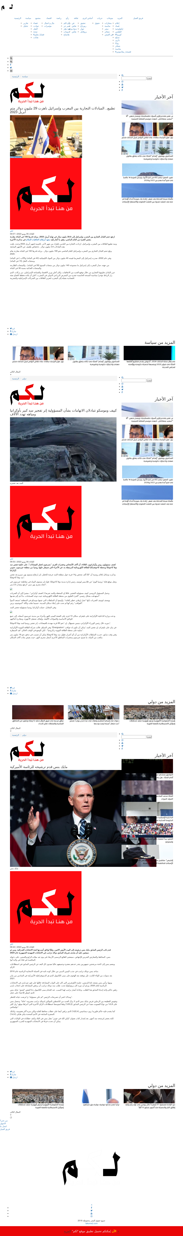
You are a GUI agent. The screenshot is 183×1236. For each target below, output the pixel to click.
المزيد (119, 18)
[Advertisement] (63, 307)
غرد (13, 328)
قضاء (35, 23)
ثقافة (76, 18)
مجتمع (38, 18)
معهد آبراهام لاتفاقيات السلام (38, 239)
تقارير (25, 23)
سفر (107, 28)
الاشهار (3, 1123)
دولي (24, 378)
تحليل (25, 25)
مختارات (108, 23)
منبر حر (67, 25)
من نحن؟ (4, 1120)
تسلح (117, 37)
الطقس (118, 31)
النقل (35, 28)
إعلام (117, 23)
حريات (100, 18)
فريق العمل (138, 18)
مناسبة (107, 25)
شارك (13, 331)
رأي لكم (67, 23)
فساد (117, 25)
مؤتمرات (48, 25)
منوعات (110, 18)
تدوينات (67, 31)
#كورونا (118, 34)
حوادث (36, 25)
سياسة (28, 18)
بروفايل (83, 31)
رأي (67, 18)
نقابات (35, 37)
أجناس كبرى (87, 18)
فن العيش (109, 34)
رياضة (58, 18)
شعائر (107, 31)
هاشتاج (66, 34)
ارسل (14, 334)
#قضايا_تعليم (38, 34)
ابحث (149, 78)
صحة (35, 31)
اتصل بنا (3, 1126)
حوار (82, 28)
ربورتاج (83, 25)
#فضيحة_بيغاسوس (123, 51)
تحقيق (82, 23)
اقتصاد (49, 18)
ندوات (74, 28)
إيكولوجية (119, 28)
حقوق (97, 23)
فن (73, 23)
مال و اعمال (49, 23)
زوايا (117, 43)
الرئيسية (17, 18)
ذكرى (117, 40)
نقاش (74, 25)
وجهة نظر (68, 28)
